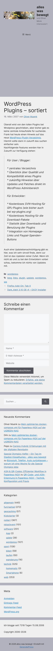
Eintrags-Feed (11, 603)
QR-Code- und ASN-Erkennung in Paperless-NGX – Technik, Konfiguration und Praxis (24, 478)
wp (5, 282)
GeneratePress (26, 647)
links (15, 278)
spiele (9, 537)
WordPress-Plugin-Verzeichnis (25, 137)
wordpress (12, 274)
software (8, 529)
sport (6, 546)
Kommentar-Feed (13, 607)
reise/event (9, 524)
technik (7, 564)
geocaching (10, 511)
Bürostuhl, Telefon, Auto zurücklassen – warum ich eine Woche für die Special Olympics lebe (26, 463)
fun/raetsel (9, 507)
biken (9, 551)
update (30, 278)
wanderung (12, 559)
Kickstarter (9, 516)
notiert (7, 520)
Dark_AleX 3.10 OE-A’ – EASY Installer (26, 289)
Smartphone (12, 573)
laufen (9, 555)
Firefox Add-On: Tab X (19, 286)
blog (9, 278)
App (8, 533)
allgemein (9, 502)
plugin (22, 278)
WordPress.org (11, 611)
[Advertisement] (26, 66)
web (6, 577)
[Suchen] (45, 402)
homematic (11, 568)
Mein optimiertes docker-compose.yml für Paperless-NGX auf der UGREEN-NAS (25, 427)
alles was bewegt (43, 11)
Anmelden (9, 598)
